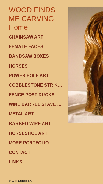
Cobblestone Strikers (36, 85)
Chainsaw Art (26, 37)
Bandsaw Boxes (29, 56)
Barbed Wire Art (30, 123)
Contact (19, 152)
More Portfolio (29, 143)
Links (15, 162)
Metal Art (21, 114)
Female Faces (26, 46)
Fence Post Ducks (32, 94)
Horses (18, 66)
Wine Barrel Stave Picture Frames (36, 104)
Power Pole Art (29, 75)
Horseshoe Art (28, 133)
